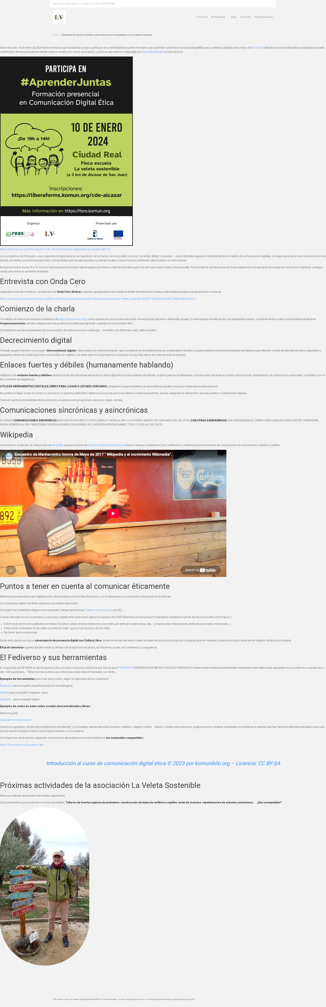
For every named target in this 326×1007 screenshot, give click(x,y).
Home (56, 35)
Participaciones (263, 16)
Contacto (245, 16)
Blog (233, 16)
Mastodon (6, 685)
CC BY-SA (269, 763)
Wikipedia (57, 445)
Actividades (218, 16)
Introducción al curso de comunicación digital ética (106, 763)
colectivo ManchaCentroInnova (106, 445)
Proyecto (202, 16)
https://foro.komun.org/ (72, 319)
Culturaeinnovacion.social (15, 719)
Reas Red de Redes (152, 51)
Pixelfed (4, 692)
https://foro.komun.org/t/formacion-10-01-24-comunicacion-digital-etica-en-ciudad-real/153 (55, 249)
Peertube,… (6, 699)
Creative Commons (96, 610)
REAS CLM (257, 47)
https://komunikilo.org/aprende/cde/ (22, 744)
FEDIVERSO (125, 667)
